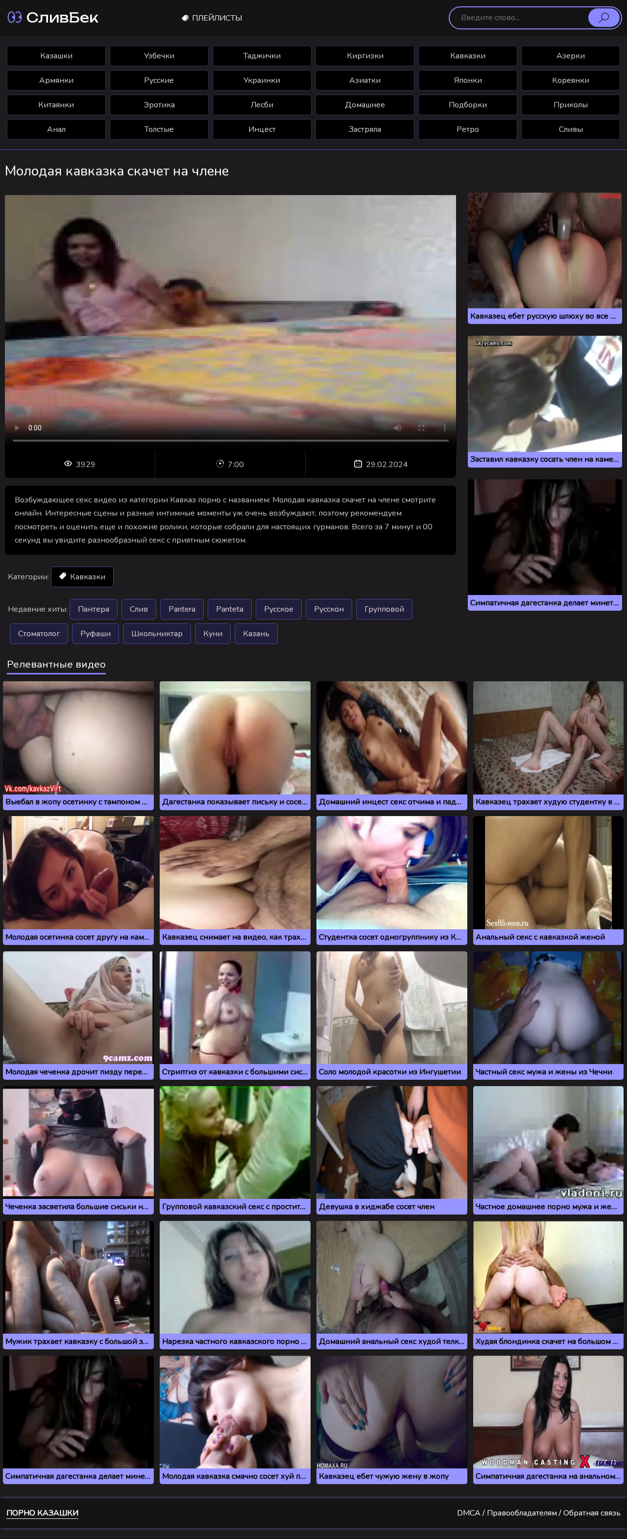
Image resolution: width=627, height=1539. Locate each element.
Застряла (365, 129)
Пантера (93, 609)
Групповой (384, 609)
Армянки (56, 80)
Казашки (56, 55)
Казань (256, 633)
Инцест (262, 129)
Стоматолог (39, 633)
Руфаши (95, 633)
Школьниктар (157, 633)
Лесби (262, 104)
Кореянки (570, 80)
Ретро (468, 129)
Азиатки (365, 80)
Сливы (571, 129)
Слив (139, 609)
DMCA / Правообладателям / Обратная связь (539, 1513)
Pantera (182, 609)
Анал (56, 129)
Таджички (262, 55)
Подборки (468, 104)
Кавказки (467, 55)
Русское (278, 609)
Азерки (570, 55)
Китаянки (56, 104)
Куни (212, 633)
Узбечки (159, 55)
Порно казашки (42, 1513)
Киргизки (365, 55)
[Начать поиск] (604, 17)
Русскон (329, 609)
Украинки (261, 80)
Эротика (159, 104)
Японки (468, 80)
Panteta (229, 609)
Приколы (571, 104)
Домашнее (365, 104)
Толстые (159, 129)
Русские (159, 80)
